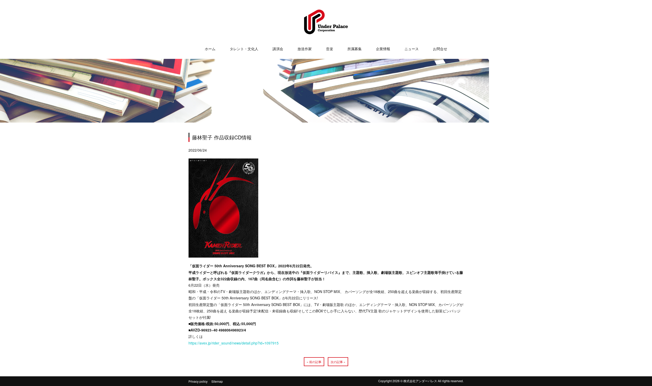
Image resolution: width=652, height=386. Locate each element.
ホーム (210, 48)
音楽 (329, 48)
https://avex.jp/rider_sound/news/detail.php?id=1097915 (233, 342)
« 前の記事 (314, 362)
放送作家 (304, 48)
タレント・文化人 (244, 48)
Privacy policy (198, 381)
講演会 (278, 48)
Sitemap (217, 381)
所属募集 (354, 48)
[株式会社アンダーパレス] (326, 29)
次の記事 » (338, 362)
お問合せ (440, 48)
